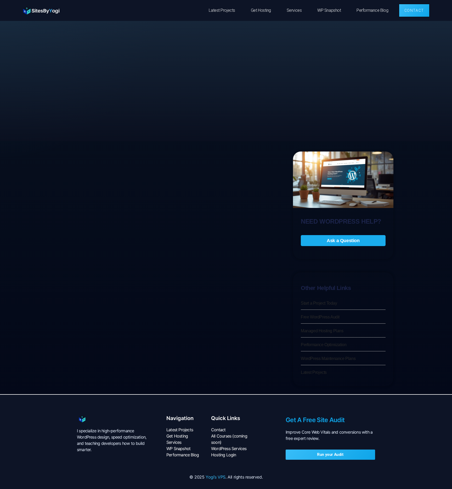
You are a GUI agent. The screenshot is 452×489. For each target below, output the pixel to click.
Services (294, 10)
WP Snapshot (329, 10)
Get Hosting (261, 10)
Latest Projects (222, 10)
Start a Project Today (319, 303)
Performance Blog (372, 10)
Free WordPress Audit (320, 317)
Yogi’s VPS (215, 477)
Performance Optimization (323, 344)
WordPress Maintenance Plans (328, 358)
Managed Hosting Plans (322, 331)
